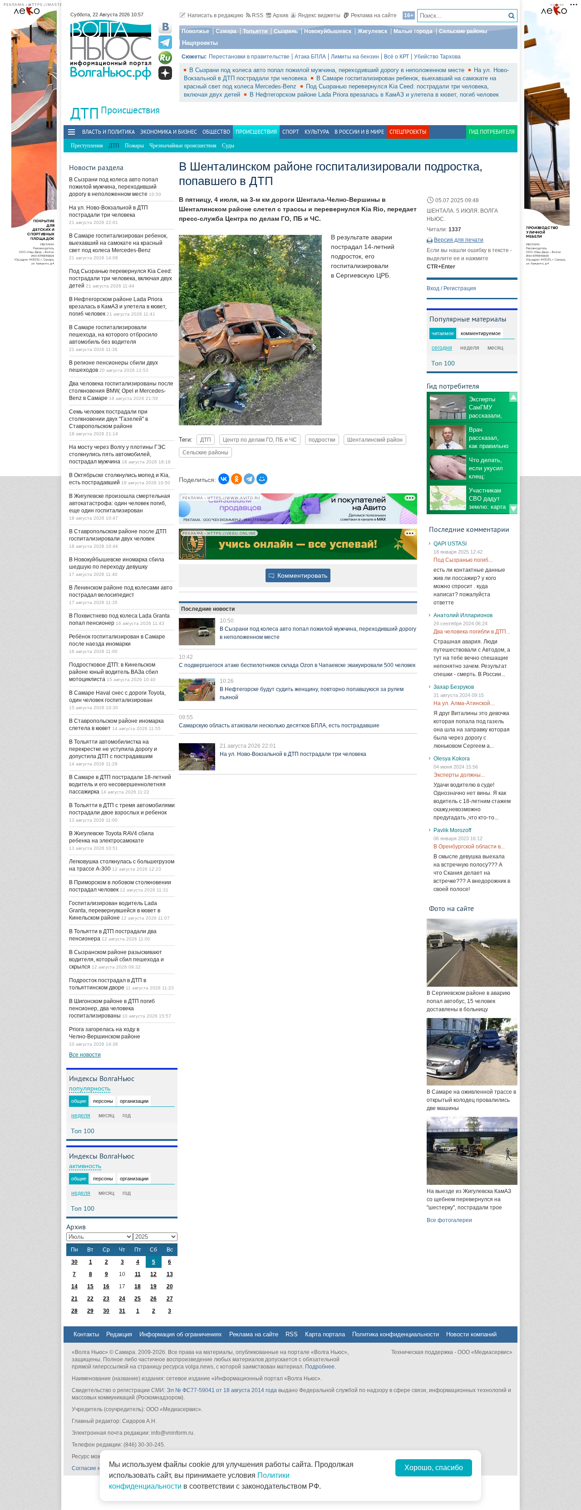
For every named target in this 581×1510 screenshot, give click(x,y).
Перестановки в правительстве (249, 57)
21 (74, 1299)
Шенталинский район (375, 440)
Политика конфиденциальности (395, 1334)
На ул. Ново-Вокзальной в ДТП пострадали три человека (293, 754)
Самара (226, 31)
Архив (280, 15)
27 (170, 1299)
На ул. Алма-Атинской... (463, 703)
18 (137, 1286)
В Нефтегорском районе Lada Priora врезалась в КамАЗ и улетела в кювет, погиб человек (374, 94)
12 (153, 1274)
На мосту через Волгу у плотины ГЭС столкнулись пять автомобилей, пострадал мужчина (117, 454)
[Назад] (513, 397)
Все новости (85, 1055)
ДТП (205, 440)
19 (153, 1286)
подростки (322, 440)
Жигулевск (372, 31)
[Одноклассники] (236, 478)
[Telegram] (249, 478)
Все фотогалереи (449, 1220)
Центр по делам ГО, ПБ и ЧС (260, 440)
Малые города (413, 31)
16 (106, 1286)
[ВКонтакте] (223, 478)
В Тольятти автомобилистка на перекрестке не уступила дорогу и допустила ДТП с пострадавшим (113, 749)
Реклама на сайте (374, 15)
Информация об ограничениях (180, 1334)
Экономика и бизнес (168, 131)
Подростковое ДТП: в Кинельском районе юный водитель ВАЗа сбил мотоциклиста (113, 672)
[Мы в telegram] (165, 42)
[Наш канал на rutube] (165, 57)
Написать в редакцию (215, 15)
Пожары (134, 145)
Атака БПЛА (310, 57)
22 (90, 1299)
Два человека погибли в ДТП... (471, 631)
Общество (216, 131)
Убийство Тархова (437, 57)
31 (122, 1311)
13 (170, 1274)
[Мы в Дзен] (165, 73)
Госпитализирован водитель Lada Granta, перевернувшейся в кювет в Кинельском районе (114, 910)
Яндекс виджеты (319, 15)
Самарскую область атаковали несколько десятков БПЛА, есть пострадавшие (279, 725)
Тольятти (255, 31)
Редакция (119, 1334)
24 (122, 1299)
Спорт (290, 131)
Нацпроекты (200, 42)
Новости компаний (471, 1334)
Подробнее (320, 1367)
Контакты (86, 1334)
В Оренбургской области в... (469, 846)
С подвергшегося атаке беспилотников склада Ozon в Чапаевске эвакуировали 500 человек (297, 665)
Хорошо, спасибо (433, 1467)
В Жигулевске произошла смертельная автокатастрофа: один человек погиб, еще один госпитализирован (119, 503)
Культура (317, 131)
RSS (257, 15)
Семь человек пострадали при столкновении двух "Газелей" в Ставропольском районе (108, 419)
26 (153, 1299)
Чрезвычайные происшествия (183, 145)
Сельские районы (463, 31)
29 (90, 1311)
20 (170, 1286)
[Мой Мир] (261, 478)
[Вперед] (513, 509)
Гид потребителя (492, 131)
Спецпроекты (407, 131)
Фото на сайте (451, 908)
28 (74, 1311)
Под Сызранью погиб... (462, 560)
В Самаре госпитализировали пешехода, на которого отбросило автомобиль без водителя (113, 334)
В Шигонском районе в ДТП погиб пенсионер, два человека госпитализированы (112, 1008)
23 (106, 1299)
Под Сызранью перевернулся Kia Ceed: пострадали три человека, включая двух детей (120, 278)
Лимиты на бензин (355, 57)
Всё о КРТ (396, 57)
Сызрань (286, 31)
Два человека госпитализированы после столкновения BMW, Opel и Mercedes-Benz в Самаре (121, 390)
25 (137, 1299)
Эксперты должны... (459, 775)
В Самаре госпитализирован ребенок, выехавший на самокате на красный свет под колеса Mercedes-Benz (118, 243)
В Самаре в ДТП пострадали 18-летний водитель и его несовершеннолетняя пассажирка (120, 784)
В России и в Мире (359, 131)
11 (138, 1274)
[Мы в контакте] (165, 27)
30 (74, 1262)
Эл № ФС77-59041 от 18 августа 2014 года (222, 1390)
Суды (228, 145)
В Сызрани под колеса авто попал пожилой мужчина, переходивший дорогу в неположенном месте (327, 70)
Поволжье (195, 31)
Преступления (87, 145)
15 (90, 1286)
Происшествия (130, 110)
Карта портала (325, 1334)
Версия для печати (458, 240)
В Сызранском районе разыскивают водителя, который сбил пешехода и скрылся (116, 959)
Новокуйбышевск (327, 31)
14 (74, 1286)
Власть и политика (108, 131)
